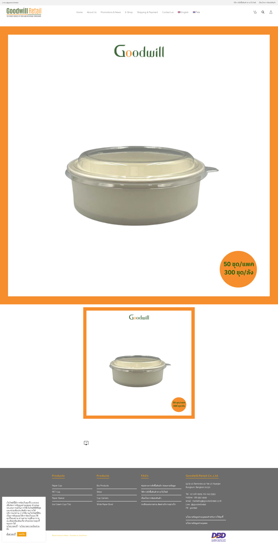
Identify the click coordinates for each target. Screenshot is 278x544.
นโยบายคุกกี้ (12, 526)
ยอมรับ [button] (22, 534)
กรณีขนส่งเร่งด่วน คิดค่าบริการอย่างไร (158, 504)
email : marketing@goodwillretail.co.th (204, 501)
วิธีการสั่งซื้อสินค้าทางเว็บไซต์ (154, 492)
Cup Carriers (102, 498)
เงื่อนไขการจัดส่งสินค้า (151, 498)
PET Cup (56, 492)
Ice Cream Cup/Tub (61, 504)
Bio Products (103, 485)
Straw (99, 492)
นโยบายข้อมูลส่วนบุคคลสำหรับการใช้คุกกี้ (204, 517)
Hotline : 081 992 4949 (196, 497)
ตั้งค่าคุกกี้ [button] (11, 534)
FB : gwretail (191, 508)
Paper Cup (57, 485)
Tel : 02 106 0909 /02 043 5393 (200, 494)
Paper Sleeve (58, 498)
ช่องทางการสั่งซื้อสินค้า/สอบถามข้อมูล (158, 485)
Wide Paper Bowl (105, 504)
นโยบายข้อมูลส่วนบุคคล (196, 523)
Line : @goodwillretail (196, 504)
